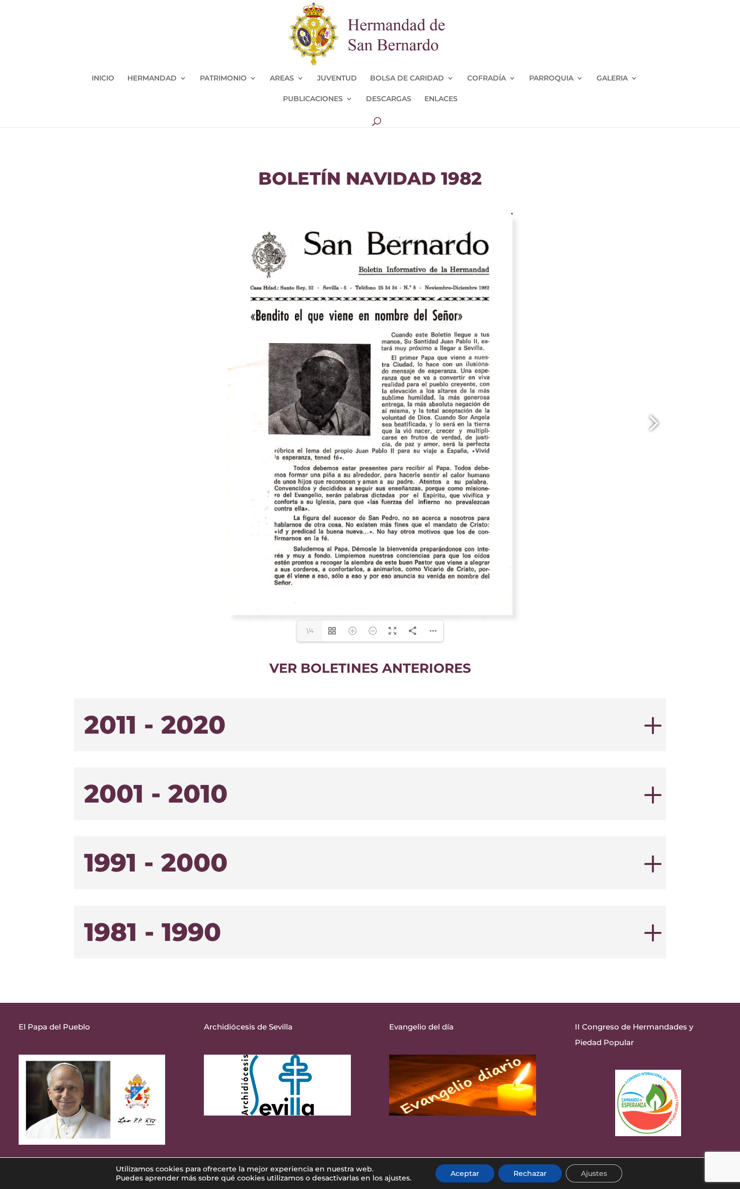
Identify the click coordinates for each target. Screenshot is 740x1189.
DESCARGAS (388, 99)
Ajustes (594, 1173)
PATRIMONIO (223, 78)
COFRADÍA (486, 78)
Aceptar (465, 1173)
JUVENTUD (337, 78)
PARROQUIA (551, 78)
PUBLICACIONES (313, 99)
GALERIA (612, 78)
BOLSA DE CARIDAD (407, 78)
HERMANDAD (152, 78)
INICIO (103, 78)
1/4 (310, 631)
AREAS (282, 78)
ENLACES (441, 99)
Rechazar (530, 1173)
